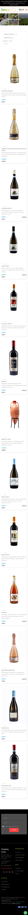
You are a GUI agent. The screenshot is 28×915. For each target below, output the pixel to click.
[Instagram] (12, 872)
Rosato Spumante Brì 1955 (7, 670)
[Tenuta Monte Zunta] (14, 762)
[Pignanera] (14, 358)
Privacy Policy (19, 860)
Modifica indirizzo (6, 884)
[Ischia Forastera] (14, 242)
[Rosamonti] (14, 589)
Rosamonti (4, 612)
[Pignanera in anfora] (14, 415)
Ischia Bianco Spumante (7, 91)
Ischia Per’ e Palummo (6, 323)
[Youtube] (9, 872)
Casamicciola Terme (8, 898)
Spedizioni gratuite (20, 857)
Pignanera (3, 381)
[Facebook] (4, 872)
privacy (16, 826)
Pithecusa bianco (5, 496)
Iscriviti (14, 830)
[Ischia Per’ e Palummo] (14, 300)
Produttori (18, 868)
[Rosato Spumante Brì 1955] (14, 646)
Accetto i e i (11, 826)
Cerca (17, 873)
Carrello (3, 889)
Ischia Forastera (5, 266)
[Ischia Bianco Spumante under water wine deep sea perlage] (14, 125)
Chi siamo (18, 852)
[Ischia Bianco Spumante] (14, 67)
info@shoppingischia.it (6, 868)
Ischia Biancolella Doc (6, 208)
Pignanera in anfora (6, 439)
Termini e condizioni (20, 855)
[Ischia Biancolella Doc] (14, 184)
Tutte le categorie (20, 871)
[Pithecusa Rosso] (14, 531)
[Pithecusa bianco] (14, 473)
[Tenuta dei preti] (14, 704)
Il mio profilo (4, 881)
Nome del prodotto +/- (9, 34)
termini (10, 826)
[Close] (26, 1)
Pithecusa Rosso (5, 554)
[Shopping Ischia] (5, 9)
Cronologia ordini (5, 886)
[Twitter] (7, 872)
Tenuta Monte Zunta (6, 785)
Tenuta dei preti (5, 728)
